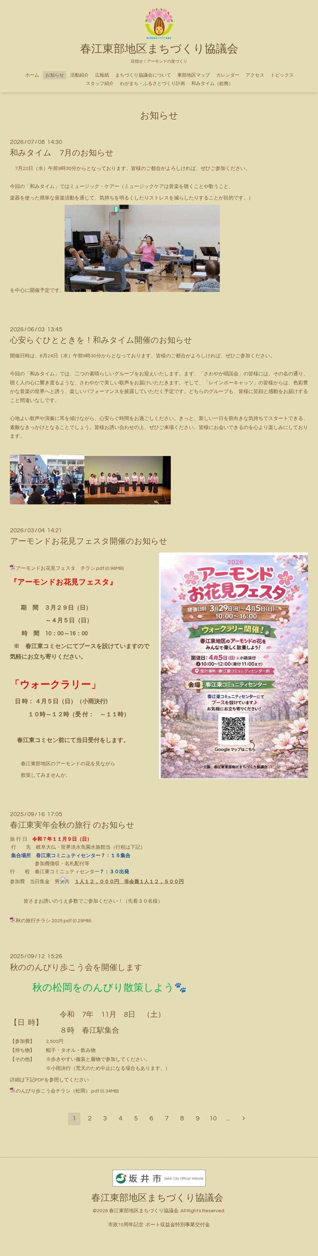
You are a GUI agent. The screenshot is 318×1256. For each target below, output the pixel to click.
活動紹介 (79, 75)
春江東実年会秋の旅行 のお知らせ (72, 825)
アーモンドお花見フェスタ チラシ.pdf (60, 568)
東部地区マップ (193, 75)
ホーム (32, 75)
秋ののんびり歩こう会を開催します (76, 967)
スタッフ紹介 (100, 83)
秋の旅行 (26, 920)
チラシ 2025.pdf (54, 920)
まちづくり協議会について (143, 75)
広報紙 (102, 75)
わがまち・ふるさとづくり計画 (152, 83)
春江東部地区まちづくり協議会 (157, 1198)
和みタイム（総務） (212, 83)
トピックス (282, 75)
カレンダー (227, 75)
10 (213, 1118)
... (228, 1118)
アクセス (255, 75)
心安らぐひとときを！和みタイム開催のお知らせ (101, 340)
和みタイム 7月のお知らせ (62, 153)
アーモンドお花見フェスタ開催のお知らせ (88, 541)
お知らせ (54, 75)
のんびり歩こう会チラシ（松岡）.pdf (57, 1090)
